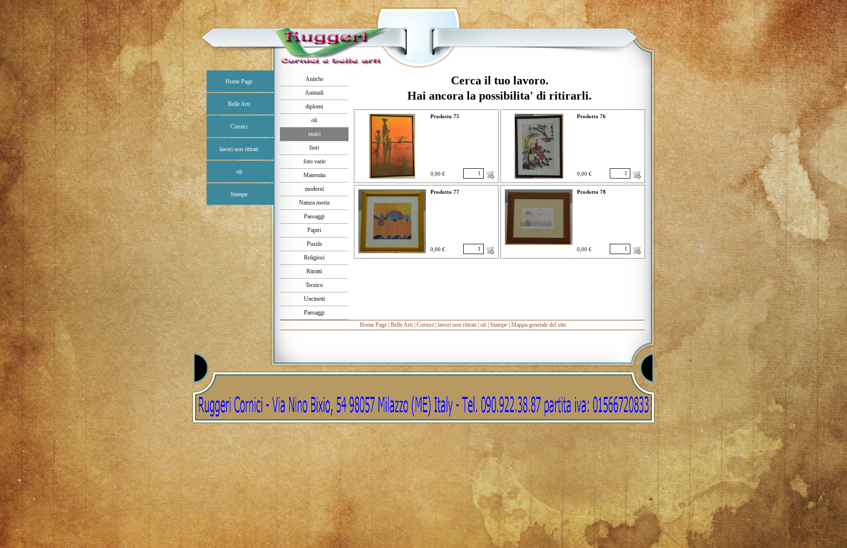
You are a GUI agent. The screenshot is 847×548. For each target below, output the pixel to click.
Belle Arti (402, 324)
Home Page (373, 324)
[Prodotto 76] (539, 146)
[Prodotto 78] (539, 217)
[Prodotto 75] (392, 146)
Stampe (498, 324)
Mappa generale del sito (538, 324)
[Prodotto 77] (392, 221)
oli (483, 324)
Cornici (425, 324)
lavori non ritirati (457, 324)
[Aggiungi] (490, 175)
